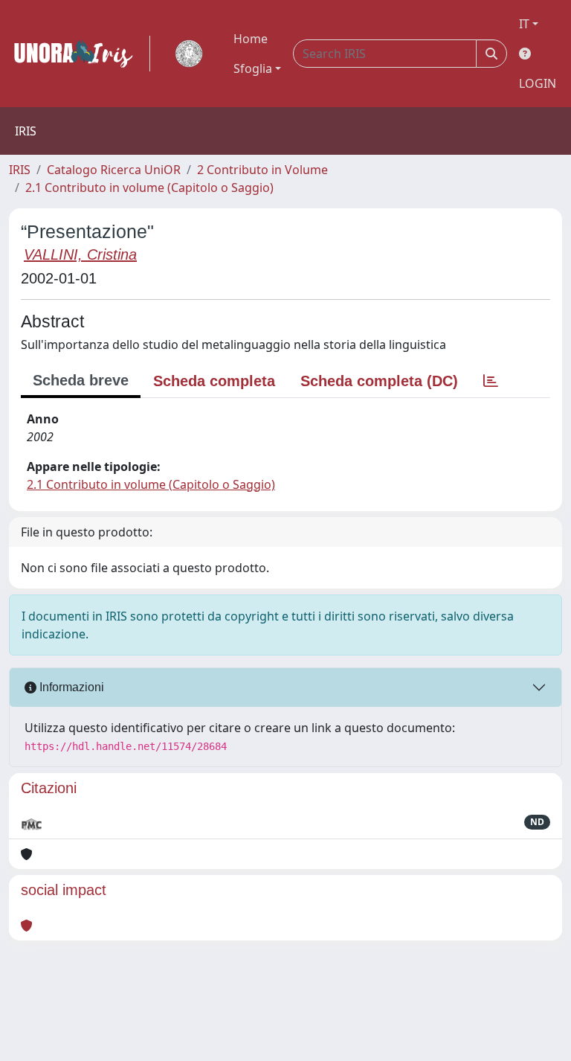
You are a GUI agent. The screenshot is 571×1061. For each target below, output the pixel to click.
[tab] (491, 381)
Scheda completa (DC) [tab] (379, 381)
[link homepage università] (189, 53)
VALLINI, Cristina (80, 254)
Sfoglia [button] (252, 68)
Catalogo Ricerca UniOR (114, 169)
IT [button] (524, 24)
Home (250, 39)
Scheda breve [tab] (81, 380)
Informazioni (70, 687)
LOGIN (537, 83)
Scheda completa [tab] (214, 381)
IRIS (19, 169)
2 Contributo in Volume (262, 169)
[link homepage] (79, 53)
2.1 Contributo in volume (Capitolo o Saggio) (149, 187)
